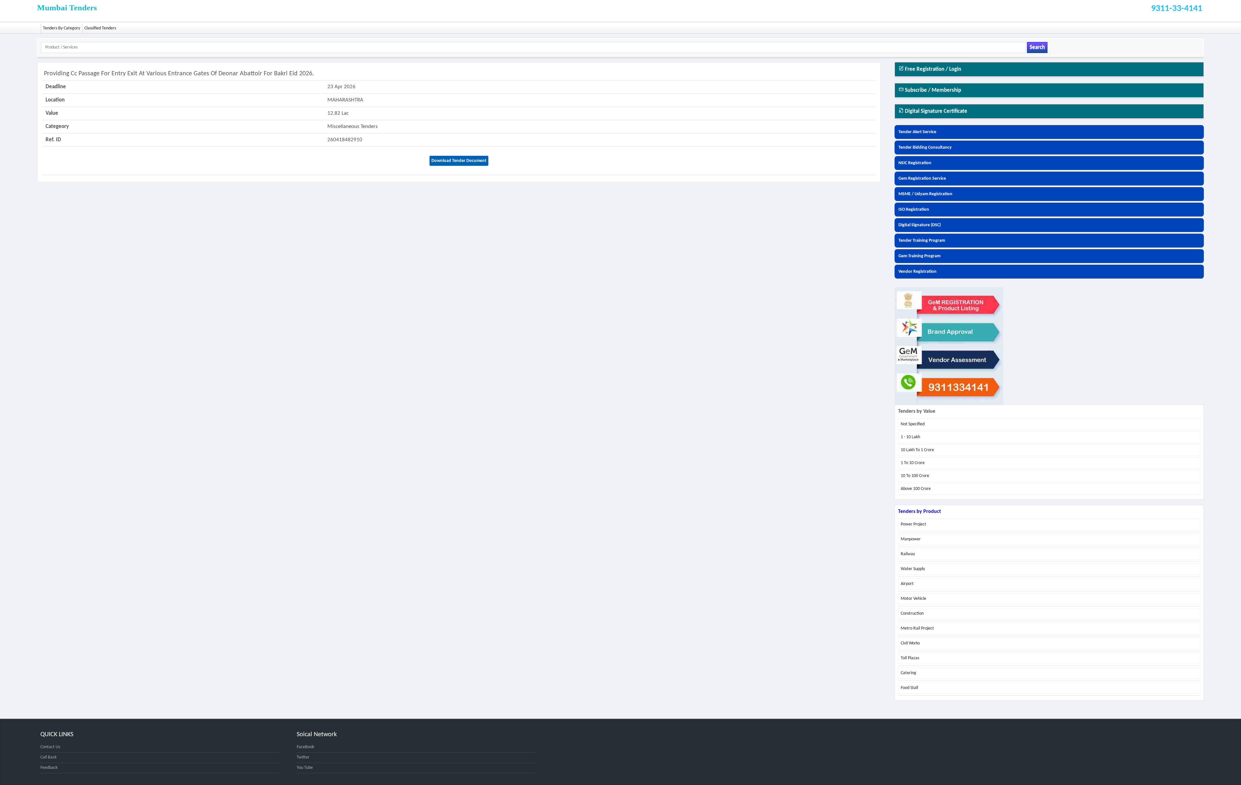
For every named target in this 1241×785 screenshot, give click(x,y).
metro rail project (917, 628)
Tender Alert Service (917, 132)
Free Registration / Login (932, 69)
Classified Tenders (100, 28)
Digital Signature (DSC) (919, 225)
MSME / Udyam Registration (925, 194)
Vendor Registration (917, 271)
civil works (910, 643)
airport (907, 583)
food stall (909, 687)
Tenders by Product (919, 511)
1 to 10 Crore (913, 463)
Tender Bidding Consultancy (925, 147)
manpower (911, 539)
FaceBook (305, 747)
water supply (913, 569)
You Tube (305, 767)
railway (908, 554)
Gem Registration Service (922, 178)
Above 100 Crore (916, 488)
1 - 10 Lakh (910, 437)
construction (912, 613)
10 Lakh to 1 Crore (917, 450)
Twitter (303, 757)
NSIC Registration (914, 163)
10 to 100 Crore (915, 475)
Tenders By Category (61, 28)
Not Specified (913, 424)
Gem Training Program (919, 256)
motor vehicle (913, 598)
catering (908, 673)
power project (913, 524)
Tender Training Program (921, 240)
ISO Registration (913, 209)
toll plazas (910, 658)
